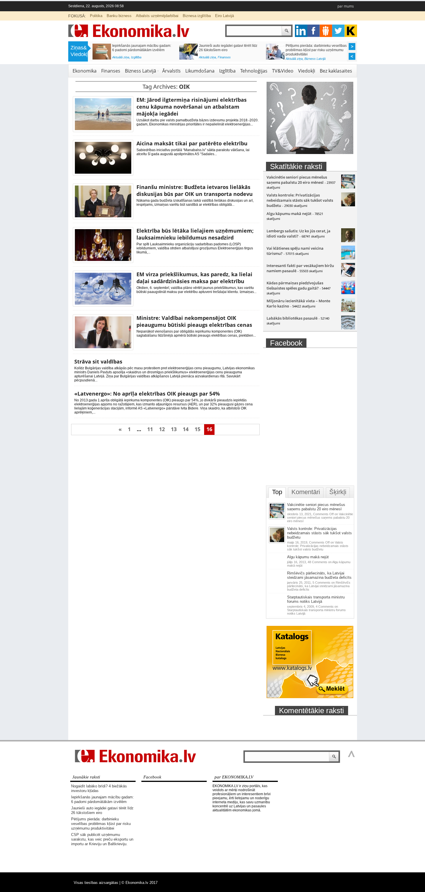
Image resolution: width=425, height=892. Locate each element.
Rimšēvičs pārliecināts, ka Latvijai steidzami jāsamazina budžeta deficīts (319, 575)
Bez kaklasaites (336, 71)
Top (277, 492)
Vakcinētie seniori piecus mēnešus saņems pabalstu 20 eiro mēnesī (297, 180)
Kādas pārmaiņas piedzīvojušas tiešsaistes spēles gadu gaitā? (295, 285)
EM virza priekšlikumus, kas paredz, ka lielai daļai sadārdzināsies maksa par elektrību (194, 278)
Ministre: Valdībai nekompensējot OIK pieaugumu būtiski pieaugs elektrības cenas (194, 321)
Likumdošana (200, 71)
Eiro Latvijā (224, 16)
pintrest (326, 31)
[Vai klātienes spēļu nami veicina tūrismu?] (348, 258)
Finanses (224, 57)
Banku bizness (119, 16)
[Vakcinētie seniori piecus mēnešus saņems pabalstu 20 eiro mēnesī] (348, 187)
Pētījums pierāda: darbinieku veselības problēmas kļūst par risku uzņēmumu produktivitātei (316, 50)
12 (162, 429)
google (301, 31)
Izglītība (136, 57)
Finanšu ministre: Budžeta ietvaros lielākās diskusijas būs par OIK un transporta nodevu (194, 190)
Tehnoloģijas (253, 71)
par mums (345, 6)
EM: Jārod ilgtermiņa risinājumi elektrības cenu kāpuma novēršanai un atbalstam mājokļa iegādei (191, 106)
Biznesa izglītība (197, 16)
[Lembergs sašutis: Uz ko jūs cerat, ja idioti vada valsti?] (348, 240)
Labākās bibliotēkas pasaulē (292, 318)
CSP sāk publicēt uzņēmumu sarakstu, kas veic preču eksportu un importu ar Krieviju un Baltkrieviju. (102, 839)
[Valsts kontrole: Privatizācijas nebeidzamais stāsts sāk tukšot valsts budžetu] (348, 204)
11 (150, 429)
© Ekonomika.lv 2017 (139, 882)
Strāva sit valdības (98, 361)
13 (174, 429)
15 (197, 429)
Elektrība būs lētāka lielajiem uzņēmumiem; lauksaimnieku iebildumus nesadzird (195, 234)
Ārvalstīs (171, 71)
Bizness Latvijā (315, 58)
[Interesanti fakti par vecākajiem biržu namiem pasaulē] (348, 275)
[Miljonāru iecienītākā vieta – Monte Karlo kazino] (348, 310)
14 (186, 429)
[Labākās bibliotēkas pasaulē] (348, 328)
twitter (338, 31)
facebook (313, 31)
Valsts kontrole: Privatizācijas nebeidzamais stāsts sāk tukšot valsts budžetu (300, 200)
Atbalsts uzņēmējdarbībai (157, 16)
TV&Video (282, 71)
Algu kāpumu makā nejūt (289, 213)
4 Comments (316, 610)
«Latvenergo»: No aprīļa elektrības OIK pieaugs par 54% (147, 393)
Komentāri (305, 492)
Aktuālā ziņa (120, 57)
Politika (96, 16)
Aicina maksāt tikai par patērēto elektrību (191, 143)
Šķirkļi (337, 492)
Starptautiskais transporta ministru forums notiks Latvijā (316, 599)
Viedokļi (306, 71)
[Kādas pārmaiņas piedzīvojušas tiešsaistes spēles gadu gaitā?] (348, 292)
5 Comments (318, 586)
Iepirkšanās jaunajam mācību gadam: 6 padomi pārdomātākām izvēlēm (141, 48)
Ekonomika (85, 71)
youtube (351, 31)
